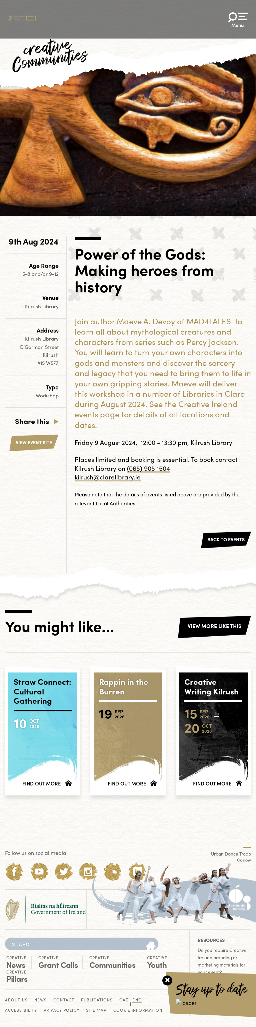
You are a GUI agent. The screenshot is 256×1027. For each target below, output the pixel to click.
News (16, 962)
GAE (123, 1000)
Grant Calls (58, 962)
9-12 (54, 273)
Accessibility (21, 1010)
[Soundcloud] (112, 871)
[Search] (151, 946)
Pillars (16, 976)
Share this (32, 421)
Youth (157, 962)
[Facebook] (14, 871)
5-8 (27, 273)
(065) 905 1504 (148, 468)
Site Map (96, 1010)
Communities (112, 962)
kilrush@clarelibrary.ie (108, 476)
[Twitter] (63, 871)
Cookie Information (138, 1010)
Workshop (47, 395)
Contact (63, 1000)
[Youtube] (39, 871)
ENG (136, 1000)
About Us (16, 1000)
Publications (97, 1000)
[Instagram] (88, 871)
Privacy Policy (61, 1010)
